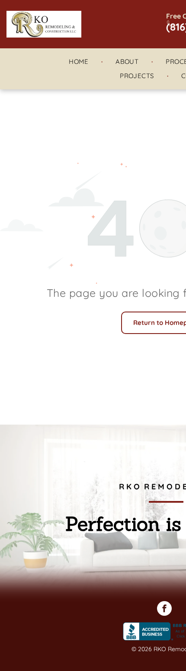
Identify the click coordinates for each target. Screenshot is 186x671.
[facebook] (164, 609)
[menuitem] (79, 62)
